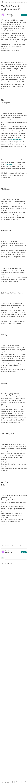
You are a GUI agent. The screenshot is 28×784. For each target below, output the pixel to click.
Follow (23, 15)
